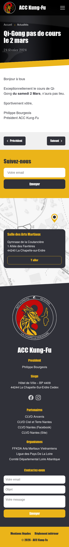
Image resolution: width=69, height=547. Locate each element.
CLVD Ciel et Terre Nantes (34, 422)
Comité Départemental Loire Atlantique (34, 459)
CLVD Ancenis (34, 416)
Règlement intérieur (47, 533)
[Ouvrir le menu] (62, 7)
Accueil (8, 24)
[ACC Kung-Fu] (9, 8)
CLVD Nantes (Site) (34, 432)
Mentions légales (20, 533)
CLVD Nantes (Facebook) (34, 427)
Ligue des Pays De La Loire (34, 454)
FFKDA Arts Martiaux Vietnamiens (34, 448)
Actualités (22, 24)
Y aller (34, 260)
